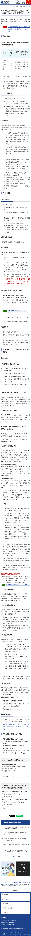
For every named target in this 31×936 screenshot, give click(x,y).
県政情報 (7, 882)
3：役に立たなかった (10, 796)
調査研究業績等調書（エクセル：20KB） (17, 312)
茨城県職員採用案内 (16, 882)
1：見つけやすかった (10, 802)
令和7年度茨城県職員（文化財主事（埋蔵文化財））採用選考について (14, 839)
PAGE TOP (15, 890)
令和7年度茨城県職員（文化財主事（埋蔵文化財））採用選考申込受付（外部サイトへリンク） (16, 727)
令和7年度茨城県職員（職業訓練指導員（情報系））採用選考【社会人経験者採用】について (15, 851)
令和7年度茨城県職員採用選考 (12, 822)
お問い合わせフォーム (8, 776)
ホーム (2, 882)
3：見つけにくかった (10, 804)
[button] (23, 2)
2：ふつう (18, 794)
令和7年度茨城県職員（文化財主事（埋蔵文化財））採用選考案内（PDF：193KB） (19, 29)
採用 (10, 882)
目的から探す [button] (19, 935)
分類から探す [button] (11, 935)
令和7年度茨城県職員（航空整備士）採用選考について (16, 845)
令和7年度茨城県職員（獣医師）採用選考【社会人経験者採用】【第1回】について (16, 827)
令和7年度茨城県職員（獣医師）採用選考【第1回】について (15, 833)
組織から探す (27, 935)
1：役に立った (8, 794)
